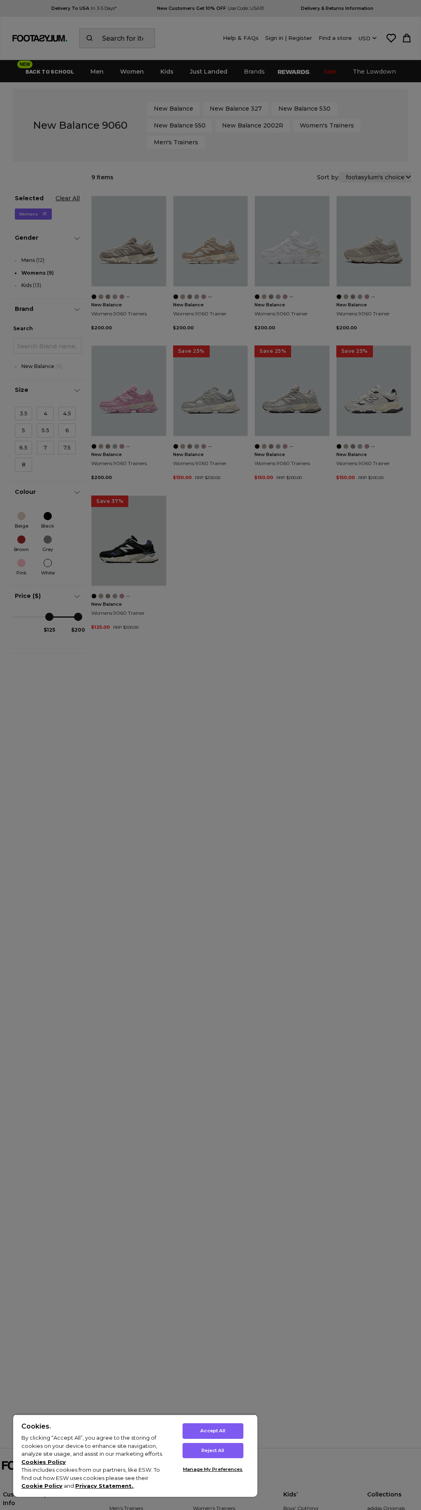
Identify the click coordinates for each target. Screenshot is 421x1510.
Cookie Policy (41, 1485)
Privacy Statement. (104, 1485)
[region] (135, 1455)
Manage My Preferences (213, 1469)
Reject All (212, 1450)
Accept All (212, 1431)
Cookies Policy (43, 1462)
